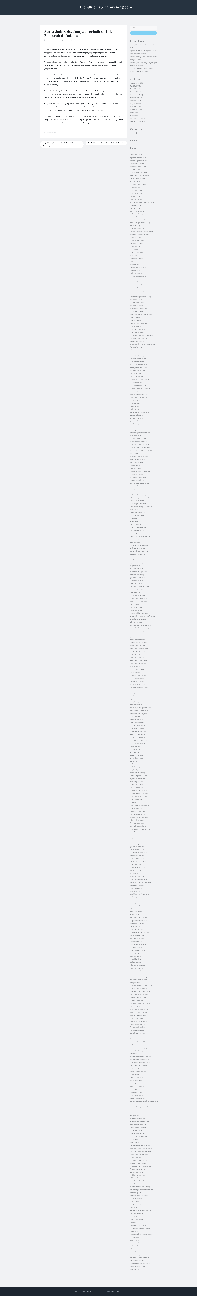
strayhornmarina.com (137, 640)
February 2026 (135, 95)
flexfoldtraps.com (136, 1006)
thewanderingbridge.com (139, 728)
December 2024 (135, 118)
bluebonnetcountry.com (138, 252)
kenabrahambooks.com (138, 660)
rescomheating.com (137, 1252)
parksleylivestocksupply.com (140, 551)
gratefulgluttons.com (137, 578)
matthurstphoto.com (137, 1175)
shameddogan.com (137, 938)
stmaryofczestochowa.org (139, 722)
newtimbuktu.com (136, 193)
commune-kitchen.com (138, 663)
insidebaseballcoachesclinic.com (141, 1181)
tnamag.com (134, 915)
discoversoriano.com (137, 595)
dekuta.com (134, 1083)
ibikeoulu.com (135, 717)
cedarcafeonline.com (137, 178)
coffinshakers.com (136, 720)
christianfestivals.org (137, 773)
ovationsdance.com (137, 515)
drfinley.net (134, 1216)
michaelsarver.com (136, 474)
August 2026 (134, 83)
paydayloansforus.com (138, 211)
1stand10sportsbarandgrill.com (141, 450)
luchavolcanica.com (137, 835)
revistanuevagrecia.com (138, 696)
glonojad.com (135, 693)
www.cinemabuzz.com (137, 1086)
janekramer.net (135, 746)
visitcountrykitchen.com (138, 776)
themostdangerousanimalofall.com (142, 616)
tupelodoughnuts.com (138, 439)
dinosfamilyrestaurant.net (139, 332)
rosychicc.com (135, 566)
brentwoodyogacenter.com (139, 1060)
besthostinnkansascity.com (139, 1258)
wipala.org (133, 560)
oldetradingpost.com (137, 320)
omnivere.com (135, 187)
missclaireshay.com (137, 152)
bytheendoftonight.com (138, 572)
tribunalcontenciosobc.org (139, 628)
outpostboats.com (136, 569)
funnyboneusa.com (137, 823)
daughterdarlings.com (138, 167)
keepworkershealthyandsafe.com (141, 232)
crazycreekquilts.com (137, 652)
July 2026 (133, 86)
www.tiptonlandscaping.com (140, 1063)
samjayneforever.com (137, 1172)
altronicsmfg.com (136, 196)
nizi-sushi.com (135, 749)
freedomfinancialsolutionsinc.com (142, 1003)
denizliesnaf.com (136, 891)
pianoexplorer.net (136, 1110)
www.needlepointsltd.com (139, 1042)
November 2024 (135, 121)
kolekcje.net (134, 521)
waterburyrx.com (136, 870)
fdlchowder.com (135, 1039)
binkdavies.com (135, 654)
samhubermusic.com (137, 1267)
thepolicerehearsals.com (138, 619)
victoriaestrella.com (137, 850)
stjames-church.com (137, 699)
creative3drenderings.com (139, 944)
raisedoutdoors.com (137, 382)
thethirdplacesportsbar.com (139, 1122)
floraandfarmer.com (137, 347)
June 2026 (133, 89)
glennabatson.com (136, 637)
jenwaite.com (134, 1207)
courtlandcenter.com (137, 856)
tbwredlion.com (135, 1157)
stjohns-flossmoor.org (137, 820)
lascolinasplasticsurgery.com (140, 1048)
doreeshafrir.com (136, 705)
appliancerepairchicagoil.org (140, 223)
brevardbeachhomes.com (139, 353)
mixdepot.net (134, 1089)
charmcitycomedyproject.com (140, 708)
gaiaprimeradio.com (137, 755)
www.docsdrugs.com (137, 1033)
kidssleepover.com (136, 205)
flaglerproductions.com (138, 643)
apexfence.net (135, 1270)
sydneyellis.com (135, 489)
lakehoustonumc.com (137, 965)
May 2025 (133, 104)
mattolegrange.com (137, 767)
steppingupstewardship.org (139, 1066)
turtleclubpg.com (136, 844)
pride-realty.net (135, 1193)
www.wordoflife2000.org (138, 394)
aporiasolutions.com (137, 924)
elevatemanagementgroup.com (141, 1210)
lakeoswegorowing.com (138, 1225)
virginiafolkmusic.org (137, 513)
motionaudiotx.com (137, 1246)
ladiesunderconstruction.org (140, 323)
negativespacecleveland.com (140, 805)
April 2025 (133, 107)
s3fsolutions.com (136, 350)
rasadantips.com (136, 190)
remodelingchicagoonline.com (140, 1057)
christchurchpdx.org (137, 657)
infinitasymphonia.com (138, 675)
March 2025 (134, 110)
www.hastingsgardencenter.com (141, 1107)
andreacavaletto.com (137, 548)
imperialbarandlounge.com (139, 379)
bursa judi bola (51, 132)
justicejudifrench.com (137, 725)
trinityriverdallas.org (137, 530)
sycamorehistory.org (137, 1095)
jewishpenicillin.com (137, 501)
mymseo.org (134, 1237)
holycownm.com (135, 838)
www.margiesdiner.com (138, 1036)
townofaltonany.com (137, 799)
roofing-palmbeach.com (138, 365)
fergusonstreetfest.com (138, 1169)
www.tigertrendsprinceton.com (141, 986)
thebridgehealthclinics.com (139, 932)
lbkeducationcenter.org (138, 527)
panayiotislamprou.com (138, 282)
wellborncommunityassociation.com (142, 291)
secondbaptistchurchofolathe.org (141, 1234)
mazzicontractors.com (137, 1119)
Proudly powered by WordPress (85, 1291)
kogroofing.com (135, 270)
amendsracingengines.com (139, 1009)
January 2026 (134, 98)
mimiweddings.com (137, 1255)
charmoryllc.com (136, 607)
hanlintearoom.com (137, 1202)
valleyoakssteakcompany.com (140, 882)
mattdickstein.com (136, 959)
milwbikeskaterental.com (139, 793)
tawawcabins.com (136, 400)
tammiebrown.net (136, 758)
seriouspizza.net (135, 903)
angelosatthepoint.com (138, 876)
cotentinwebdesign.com (138, 317)
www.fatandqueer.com (138, 1015)
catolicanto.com (135, 524)
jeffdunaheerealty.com (138, 997)
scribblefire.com (135, 539)
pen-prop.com (135, 983)
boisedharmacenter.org (138, 554)
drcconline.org (135, 864)
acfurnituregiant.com (137, 181)
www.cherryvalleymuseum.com (141, 314)
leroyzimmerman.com (137, 1213)
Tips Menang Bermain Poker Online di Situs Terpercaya (59, 144)
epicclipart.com (135, 255)
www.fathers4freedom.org (139, 989)
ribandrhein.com (136, 518)
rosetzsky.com (135, 690)
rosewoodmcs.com (136, 1092)
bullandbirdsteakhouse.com (140, 1045)
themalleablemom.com (138, 731)
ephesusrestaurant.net (138, 1125)
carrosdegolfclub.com (137, 341)
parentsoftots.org (136, 941)
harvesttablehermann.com (139, 338)
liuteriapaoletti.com (137, 808)
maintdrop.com (135, 261)
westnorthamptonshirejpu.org (140, 297)
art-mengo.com (135, 752)
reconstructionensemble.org (140, 829)
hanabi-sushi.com (136, 1077)
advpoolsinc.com (136, 873)
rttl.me (132, 1249)
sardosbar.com (135, 406)
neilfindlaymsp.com (137, 859)
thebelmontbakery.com (138, 214)
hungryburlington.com (138, 737)
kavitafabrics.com (136, 832)
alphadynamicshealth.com (139, 1196)
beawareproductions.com (139, 711)
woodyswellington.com (138, 1128)
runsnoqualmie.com (137, 1030)
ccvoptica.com (135, 1068)
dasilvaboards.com (136, 634)
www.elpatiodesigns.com (138, 1133)
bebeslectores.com (136, 326)
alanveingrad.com (136, 782)
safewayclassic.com (137, 217)
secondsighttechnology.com (140, 471)
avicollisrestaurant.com (138, 861)
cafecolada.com (135, 592)
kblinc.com (134, 427)
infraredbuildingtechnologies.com (142, 335)
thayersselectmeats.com (138, 921)
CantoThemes (117, 1291)
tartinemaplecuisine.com (138, 743)
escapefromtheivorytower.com (140, 356)
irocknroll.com (135, 391)
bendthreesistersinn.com (139, 817)
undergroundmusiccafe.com (140, 1264)
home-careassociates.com (139, 545)
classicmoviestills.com (137, 589)
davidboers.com (135, 953)
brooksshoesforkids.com (138, 918)
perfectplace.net (135, 533)
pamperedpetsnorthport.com (140, 433)
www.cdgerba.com (136, 1142)
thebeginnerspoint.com (138, 598)
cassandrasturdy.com (137, 583)
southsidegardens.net (137, 1113)
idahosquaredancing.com (139, 397)
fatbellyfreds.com (136, 1130)
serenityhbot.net (136, 974)
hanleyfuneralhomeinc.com (139, 445)
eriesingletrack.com (137, 430)
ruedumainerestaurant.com (139, 687)
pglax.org (133, 802)
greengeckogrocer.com (138, 477)
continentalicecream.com (139, 649)
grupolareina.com (136, 311)
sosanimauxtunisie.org (138, 267)
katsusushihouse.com (137, 681)
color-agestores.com (137, 557)
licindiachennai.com (137, 164)
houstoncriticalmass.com (139, 613)
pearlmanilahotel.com (137, 258)
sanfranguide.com (136, 604)
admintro (67, 40)
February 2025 (135, 113)
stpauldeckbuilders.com (138, 1024)
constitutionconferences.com (140, 894)
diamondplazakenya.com (139, 1154)
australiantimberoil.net (138, 329)
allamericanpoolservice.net (139, 498)
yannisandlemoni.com (137, 421)
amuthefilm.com (135, 666)
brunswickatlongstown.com (139, 740)
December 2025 (135, 101)
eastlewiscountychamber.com (140, 625)
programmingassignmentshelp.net (142, 202)
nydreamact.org (135, 238)
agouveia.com (135, 1231)
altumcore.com (135, 909)
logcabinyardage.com (137, 950)
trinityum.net (134, 1116)
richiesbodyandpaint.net (138, 161)
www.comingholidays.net (139, 601)
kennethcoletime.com (137, 734)
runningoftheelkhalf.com (139, 995)
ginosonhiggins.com (137, 785)
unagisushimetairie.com (138, 240)
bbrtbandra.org (135, 249)
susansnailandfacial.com (138, 980)
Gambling (79, 40)
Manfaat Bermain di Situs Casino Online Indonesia (106, 143)
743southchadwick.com (138, 359)
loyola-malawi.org (136, 563)
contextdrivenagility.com (138, 714)
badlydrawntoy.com (137, 962)
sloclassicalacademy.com (138, 631)
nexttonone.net (135, 971)
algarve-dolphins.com (137, 779)
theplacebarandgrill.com (138, 867)
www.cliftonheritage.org (138, 1051)
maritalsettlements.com (138, 790)
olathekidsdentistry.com (138, 442)
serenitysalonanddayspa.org (140, 175)
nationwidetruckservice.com (140, 841)
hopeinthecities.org (137, 575)
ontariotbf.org (135, 226)
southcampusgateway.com (139, 285)
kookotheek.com (136, 279)
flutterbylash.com (136, 1199)
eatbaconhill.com (136, 199)
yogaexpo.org (135, 542)
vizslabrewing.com (136, 415)
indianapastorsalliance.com (139, 879)
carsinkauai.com (135, 1184)
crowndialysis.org (136, 492)
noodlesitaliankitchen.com (139, 235)
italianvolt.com (135, 409)
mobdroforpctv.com (137, 580)
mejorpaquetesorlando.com (140, 447)
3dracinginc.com (136, 610)
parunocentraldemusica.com (140, 1145)
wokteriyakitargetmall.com (139, 483)
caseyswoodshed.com (137, 885)
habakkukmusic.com (137, 968)
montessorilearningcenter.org (140, 1166)
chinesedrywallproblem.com (140, 814)
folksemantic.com (136, 403)
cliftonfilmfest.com (136, 376)
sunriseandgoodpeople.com (140, 811)
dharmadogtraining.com (138, 1243)
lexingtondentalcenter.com (139, 486)
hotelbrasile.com (136, 300)
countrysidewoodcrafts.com (139, 220)
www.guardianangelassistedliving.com (143, 1148)
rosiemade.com (135, 436)
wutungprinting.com (137, 787)
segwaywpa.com (135, 926)
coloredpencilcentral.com (139, 373)
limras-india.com (136, 155)
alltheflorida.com (136, 1178)
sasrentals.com (135, 468)
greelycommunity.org (137, 684)
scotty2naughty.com (137, 702)
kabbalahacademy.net (137, 459)
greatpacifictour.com (137, 847)
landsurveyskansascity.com (139, 1021)
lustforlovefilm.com (137, 669)
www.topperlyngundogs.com (140, 992)
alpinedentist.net (136, 273)
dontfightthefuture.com (138, 368)
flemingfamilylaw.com (137, 1219)
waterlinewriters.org (137, 935)
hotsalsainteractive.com (138, 172)
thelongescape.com (137, 764)
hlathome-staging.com (138, 480)
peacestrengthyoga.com (138, 1000)
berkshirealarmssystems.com (140, 412)
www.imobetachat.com (138, 956)
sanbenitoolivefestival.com (139, 586)
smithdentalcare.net (137, 1261)
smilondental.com (136, 462)
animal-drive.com (136, 912)
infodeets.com (135, 169)
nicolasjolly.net (135, 672)
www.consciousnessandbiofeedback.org (144, 1101)
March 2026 (134, 92)
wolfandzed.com (136, 1080)
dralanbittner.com (136, 418)
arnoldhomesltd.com (137, 371)
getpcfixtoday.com (136, 246)
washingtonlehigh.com (138, 1071)
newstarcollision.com (137, 465)
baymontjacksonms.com (138, 796)
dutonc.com (134, 761)
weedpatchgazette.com (138, 424)
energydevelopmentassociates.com (142, 344)
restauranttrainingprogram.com (141, 495)
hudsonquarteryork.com (138, 1136)
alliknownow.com (136, 622)
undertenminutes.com (138, 184)
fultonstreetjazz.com (137, 303)
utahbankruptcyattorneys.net (140, 388)
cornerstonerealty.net (137, 1098)
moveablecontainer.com (138, 309)
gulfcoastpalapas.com (137, 929)
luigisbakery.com (136, 1074)
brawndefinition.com (137, 646)
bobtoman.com (135, 264)
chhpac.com (134, 1240)
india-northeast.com (137, 362)
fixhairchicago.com (136, 888)
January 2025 (135, 115)
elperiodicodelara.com (138, 158)
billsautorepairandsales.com (140, 1160)
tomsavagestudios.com (138, 504)
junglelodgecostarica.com (139, 770)
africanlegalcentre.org (138, 678)
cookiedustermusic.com (138, 826)
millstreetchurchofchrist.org (140, 1187)
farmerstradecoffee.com (138, 947)
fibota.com (134, 1139)
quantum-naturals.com (138, 1163)
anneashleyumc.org (137, 1018)
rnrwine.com (134, 1222)
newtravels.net (135, 208)
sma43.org (133, 1054)
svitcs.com (133, 900)
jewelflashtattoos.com (137, 243)
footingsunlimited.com (138, 1027)
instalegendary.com (137, 229)
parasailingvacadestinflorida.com (141, 1190)
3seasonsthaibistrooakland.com (141, 536)
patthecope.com (135, 897)
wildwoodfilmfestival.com (139, 294)
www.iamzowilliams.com (138, 1104)
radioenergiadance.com (138, 276)
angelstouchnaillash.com (139, 456)
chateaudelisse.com (137, 288)
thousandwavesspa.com (138, 853)
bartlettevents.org (136, 306)
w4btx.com (134, 453)
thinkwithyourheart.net (138, 385)
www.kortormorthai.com (138, 1012)
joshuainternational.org (138, 977)
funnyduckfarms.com (137, 1204)
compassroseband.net (138, 906)
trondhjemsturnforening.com (106, 7)
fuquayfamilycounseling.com (140, 1228)
